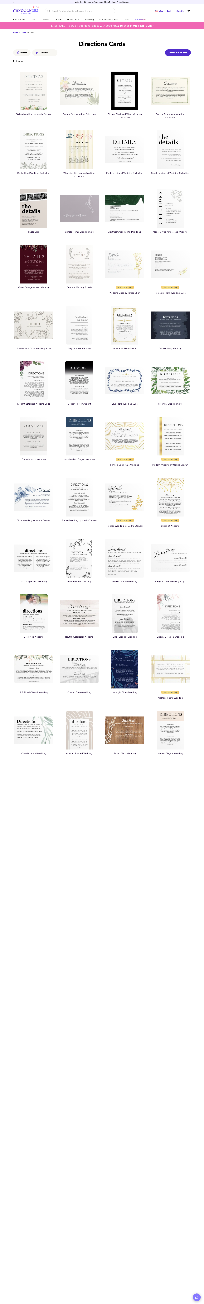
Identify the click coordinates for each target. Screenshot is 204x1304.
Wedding (89, 19)
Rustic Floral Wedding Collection (33, 173)
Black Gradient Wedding (125, 636)
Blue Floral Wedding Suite (125, 403)
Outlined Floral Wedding (79, 581)
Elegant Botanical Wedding (170, 636)
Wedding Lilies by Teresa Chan (124, 292)
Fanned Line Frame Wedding (124, 464)
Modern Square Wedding (124, 581)
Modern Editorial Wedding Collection (124, 173)
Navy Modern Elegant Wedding (79, 459)
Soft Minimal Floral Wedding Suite (34, 348)
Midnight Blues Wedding (125, 692)
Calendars (46, 19)
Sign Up (180, 11)
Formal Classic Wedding (34, 459)
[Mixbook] (26, 11)
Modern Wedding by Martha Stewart (170, 464)
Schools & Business (108, 19)
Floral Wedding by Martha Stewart (34, 520)
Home (15, 32)
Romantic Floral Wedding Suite (170, 292)
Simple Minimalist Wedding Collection (170, 173)
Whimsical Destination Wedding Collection (79, 174)
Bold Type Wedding (33, 636)
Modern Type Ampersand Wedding (170, 231)
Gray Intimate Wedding (79, 348)
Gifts (33, 19)
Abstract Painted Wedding (79, 753)
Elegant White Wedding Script (170, 581)
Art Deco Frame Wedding (170, 697)
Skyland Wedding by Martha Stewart (34, 114)
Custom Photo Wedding (79, 692)
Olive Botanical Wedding (33, 753)
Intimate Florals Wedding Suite (79, 231)
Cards (59, 19)
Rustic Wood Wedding (125, 753)
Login (169, 11)
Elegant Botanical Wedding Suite (33, 403)
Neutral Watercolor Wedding (79, 636)
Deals (126, 19)
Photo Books (19, 19)
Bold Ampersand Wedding (34, 581)
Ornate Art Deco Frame (124, 348)
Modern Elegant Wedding (170, 753)
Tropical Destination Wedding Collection (170, 116)
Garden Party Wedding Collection (79, 114)
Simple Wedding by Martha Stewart (79, 520)
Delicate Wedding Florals (79, 287)
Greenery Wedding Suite (170, 403)
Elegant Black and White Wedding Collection (125, 116)
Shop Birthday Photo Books (116, 2)
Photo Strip (33, 231)
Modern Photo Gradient (79, 403)
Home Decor (73, 19)
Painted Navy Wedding (170, 348)
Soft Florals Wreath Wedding (34, 692)
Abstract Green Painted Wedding (124, 231)
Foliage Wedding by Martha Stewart (125, 525)
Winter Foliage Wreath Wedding (34, 287)
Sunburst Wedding (170, 525)
